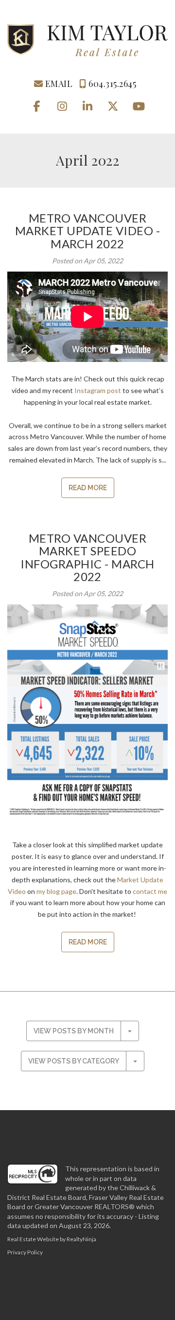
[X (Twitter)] (114, 106)
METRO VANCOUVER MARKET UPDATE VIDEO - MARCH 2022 (87, 231)
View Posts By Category (73, 1061)
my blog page (56, 891)
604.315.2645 (111, 83)
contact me (150, 891)
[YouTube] (138, 106)
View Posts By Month (74, 1031)
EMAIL (57, 83)
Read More (88, 488)
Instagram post (97, 390)
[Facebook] (37, 106)
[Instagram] (63, 106)
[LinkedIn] (88, 106)
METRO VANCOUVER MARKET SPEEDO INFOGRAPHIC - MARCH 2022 (87, 557)
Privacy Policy (25, 1252)
